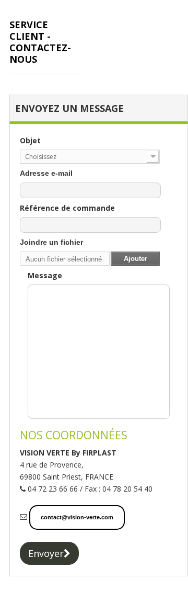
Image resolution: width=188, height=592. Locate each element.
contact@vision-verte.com (77, 517)
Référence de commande (67, 208)
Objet (30, 140)
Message (45, 275)
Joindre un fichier (51, 242)
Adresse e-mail (46, 173)
